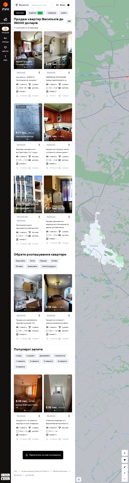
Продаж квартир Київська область (35, 471)
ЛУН (15, 471)
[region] (102, 241)
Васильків (21, 73)
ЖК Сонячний (22, 217)
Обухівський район (60, 471)
